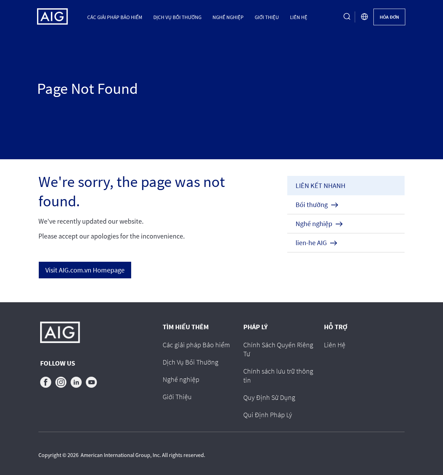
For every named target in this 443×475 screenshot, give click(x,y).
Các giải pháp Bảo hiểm (114, 17)
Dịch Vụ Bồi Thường (177, 17)
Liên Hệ (298, 17)
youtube (91, 382)
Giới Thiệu (267, 17)
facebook (45, 382)
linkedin (76, 382)
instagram (60, 382)
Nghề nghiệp (228, 17)
